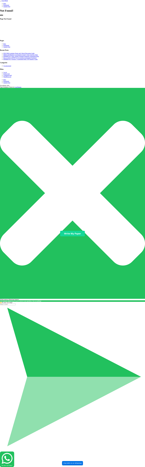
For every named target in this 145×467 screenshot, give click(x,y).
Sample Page (6, 6)
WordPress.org (7, 77)
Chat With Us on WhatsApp (72, 463)
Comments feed (7, 75)
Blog (4, 3)
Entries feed (6, 74)
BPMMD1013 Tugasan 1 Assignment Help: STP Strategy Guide (20, 59)
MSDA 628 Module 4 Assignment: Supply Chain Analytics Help (20, 55)
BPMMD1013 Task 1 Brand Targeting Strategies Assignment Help (21, 56)
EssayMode (5, 0)
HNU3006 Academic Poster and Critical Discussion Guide (18, 53)
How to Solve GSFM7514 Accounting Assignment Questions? (20, 58)
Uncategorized (7, 66)
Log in (5, 72)
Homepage (6, 5)
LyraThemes (18, 87)
